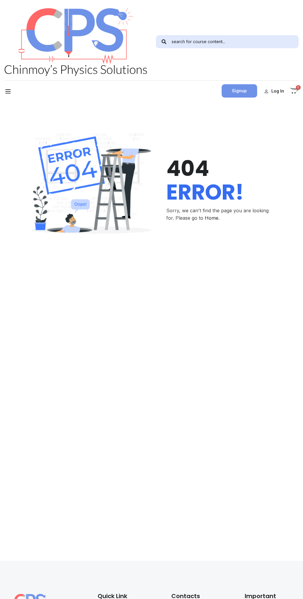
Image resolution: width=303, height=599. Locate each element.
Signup (239, 90)
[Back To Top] (291, 589)
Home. (212, 218)
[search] (164, 41)
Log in (277, 90)
